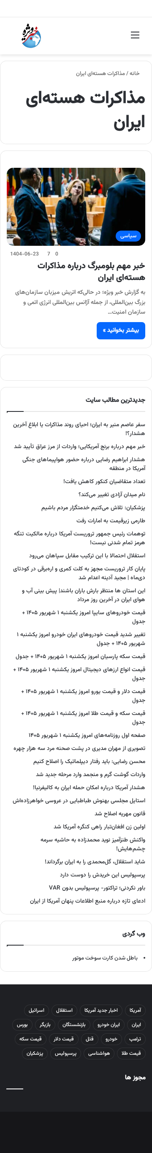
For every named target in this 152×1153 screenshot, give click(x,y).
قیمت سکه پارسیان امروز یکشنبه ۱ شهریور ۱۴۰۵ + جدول (80, 656)
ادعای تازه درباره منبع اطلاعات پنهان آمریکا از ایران (87, 901)
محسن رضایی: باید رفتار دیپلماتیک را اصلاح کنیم (89, 761)
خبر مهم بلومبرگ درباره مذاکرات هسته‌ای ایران (91, 272)
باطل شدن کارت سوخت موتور (105, 958)
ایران (136, 1025)
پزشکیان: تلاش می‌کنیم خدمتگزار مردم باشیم (93, 507)
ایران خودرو (109, 1025)
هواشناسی (99, 1053)
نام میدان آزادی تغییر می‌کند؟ (112, 494)
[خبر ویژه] (31, 35)
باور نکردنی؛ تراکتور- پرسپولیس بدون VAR (97, 888)
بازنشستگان (74, 1025)
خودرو (111, 1039)
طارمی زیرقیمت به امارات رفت (110, 520)
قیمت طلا (131, 1053)
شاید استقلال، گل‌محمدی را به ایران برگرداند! (95, 861)
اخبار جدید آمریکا (101, 1010)
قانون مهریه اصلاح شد (120, 813)
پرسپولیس (65, 1053)
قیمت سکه (30, 1039)
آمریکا (135, 1010)
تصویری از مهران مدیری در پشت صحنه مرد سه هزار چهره (79, 748)
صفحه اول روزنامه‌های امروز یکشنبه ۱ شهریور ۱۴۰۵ (87, 735)
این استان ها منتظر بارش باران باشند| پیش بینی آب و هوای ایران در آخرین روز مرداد (83, 595)
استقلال (64, 1010)
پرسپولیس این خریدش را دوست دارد (102, 875)
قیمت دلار (64, 1039)
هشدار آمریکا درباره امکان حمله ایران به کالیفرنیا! (89, 787)
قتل (90, 1039)
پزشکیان (35, 1053)
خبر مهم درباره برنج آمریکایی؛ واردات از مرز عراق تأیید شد (79, 446)
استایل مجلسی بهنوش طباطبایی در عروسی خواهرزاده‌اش (79, 800)
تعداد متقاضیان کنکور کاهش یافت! (104, 481)
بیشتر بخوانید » (121, 330)
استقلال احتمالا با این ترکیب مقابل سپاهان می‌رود (87, 555)
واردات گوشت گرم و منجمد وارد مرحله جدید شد (90, 774)
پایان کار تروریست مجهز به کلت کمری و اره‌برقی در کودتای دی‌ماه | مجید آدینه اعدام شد (79, 573)
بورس (22, 1025)
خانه (135, 74)
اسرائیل (36, 1010)
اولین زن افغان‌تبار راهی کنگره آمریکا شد (99, 826)
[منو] (135, 39)
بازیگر (45, 1025)
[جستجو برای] (17, 39)
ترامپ (135, 1039)
